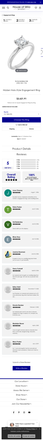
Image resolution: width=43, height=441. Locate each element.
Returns (31, 129)
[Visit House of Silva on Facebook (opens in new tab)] (14, 412)
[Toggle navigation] (4, 8)
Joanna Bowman (19, 252)
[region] (21, 53)
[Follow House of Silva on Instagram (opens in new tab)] (24, 412)
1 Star (18, 168)
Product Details (21, 148)
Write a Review (21, 368)
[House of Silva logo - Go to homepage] (21, 7)
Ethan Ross (16, 237)
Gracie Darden (18, 305)
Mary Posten (17, 342)
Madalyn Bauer (18, 323)
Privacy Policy (30, 429)
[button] (8, 7)
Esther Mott (16, 287)
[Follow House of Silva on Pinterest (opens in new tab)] (19, 412)
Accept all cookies (29, 436)
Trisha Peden (17, 207)
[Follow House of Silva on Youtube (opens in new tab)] (29, 412)
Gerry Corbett (18, 269)
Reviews (21, 154)
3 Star (18, 164)
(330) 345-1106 (31, 2)
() (38, 160)
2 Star (18, 166)
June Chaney (17, 190)
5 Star (18, 160)
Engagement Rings (9, 15)
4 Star (18, 162)
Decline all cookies (14, 436)
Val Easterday (18, 222)
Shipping (12, 129)
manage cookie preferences (20, 431)
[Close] (40, 2)
